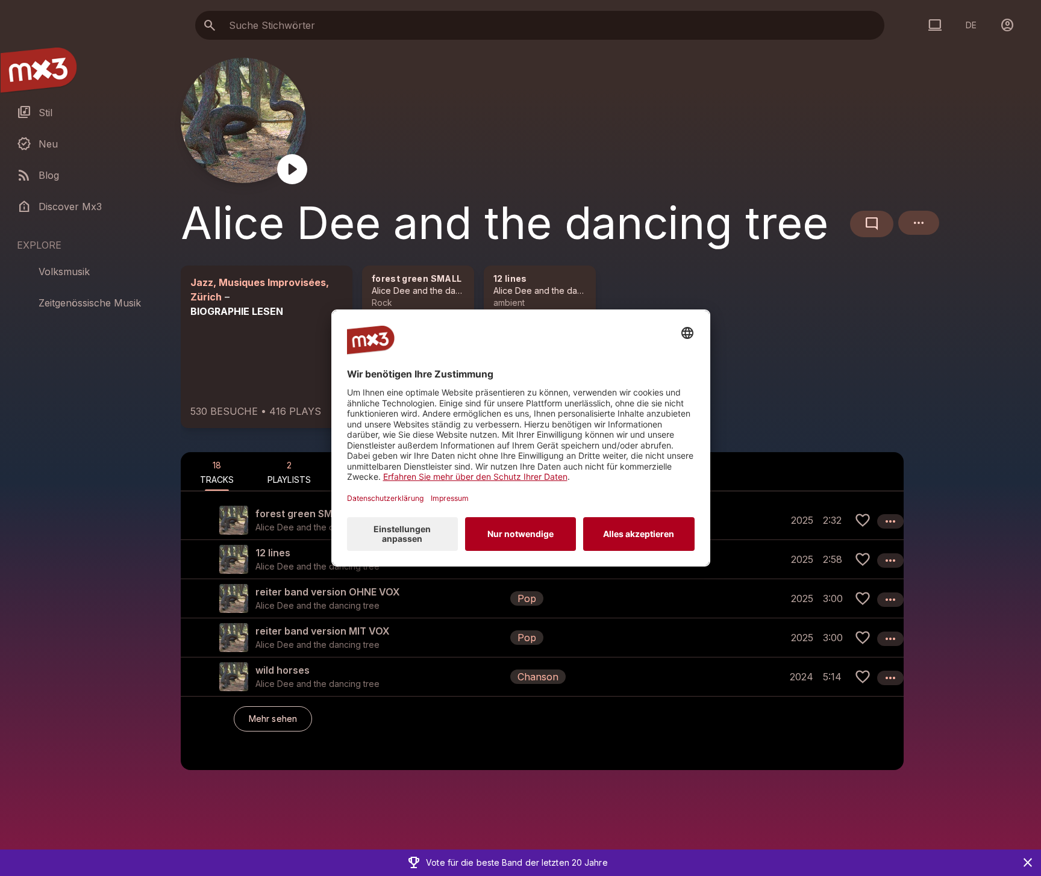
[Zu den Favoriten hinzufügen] (862, 520)
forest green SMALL (416, 278)
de (971, 25)
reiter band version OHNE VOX (327, 592)
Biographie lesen (236, 311)
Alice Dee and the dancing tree (434, 290)
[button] (542, 598)
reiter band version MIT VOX (322, 631)
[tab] (217, 471)
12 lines (510, 278)
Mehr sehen (273, 718)
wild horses (282, 670)
